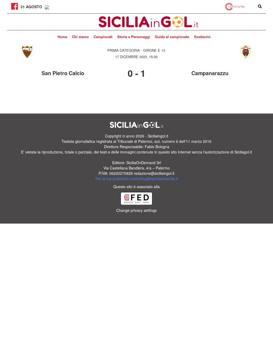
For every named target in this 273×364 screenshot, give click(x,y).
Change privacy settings (136, 210)
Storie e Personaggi (133, 36)
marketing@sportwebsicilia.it (154, 178)
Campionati (103, 36)
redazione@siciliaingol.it (154, 173)
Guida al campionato (172, 36)
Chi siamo (80, 36)
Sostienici (202, 36)
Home (62, 36)
